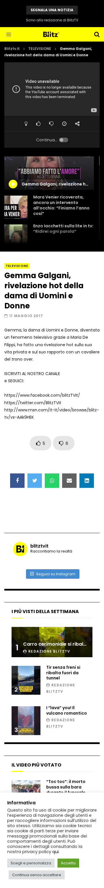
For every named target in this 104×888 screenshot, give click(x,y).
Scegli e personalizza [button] (31, 863)
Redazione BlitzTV (49, 651)
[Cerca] (97, 34)
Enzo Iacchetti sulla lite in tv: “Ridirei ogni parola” (63, 228)
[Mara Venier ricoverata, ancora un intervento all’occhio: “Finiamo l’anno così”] (15, 207)
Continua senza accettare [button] (36, 875)
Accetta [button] (68, 863)
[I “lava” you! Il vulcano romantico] (26, 720)
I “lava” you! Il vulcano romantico (66, 710)
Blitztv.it (12, 48)
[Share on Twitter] (34, 480)
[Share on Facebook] (17, 480)
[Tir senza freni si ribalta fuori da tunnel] (26, 680)
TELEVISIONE (39, 48)
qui (55, 852)
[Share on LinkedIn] (86, 480)
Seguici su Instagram (55, 574)
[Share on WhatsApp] (52, 480)
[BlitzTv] (52, 34)
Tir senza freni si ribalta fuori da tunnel (63, 672)
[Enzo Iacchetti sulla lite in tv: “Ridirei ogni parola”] (15, 236)
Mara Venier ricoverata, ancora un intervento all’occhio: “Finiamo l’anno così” (61, 205)
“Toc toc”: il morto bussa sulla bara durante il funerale (66, 787)
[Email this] (69, 480)
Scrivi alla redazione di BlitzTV (52, 20)
